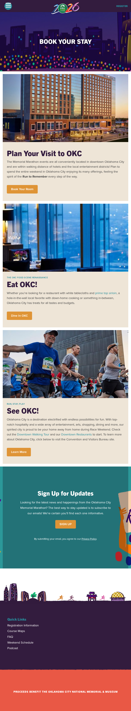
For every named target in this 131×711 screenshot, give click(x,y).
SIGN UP (66, 524)
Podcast (12, 648)
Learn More (19, 452)
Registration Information (23, 626)
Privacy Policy (89, 539)
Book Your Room (22, 189)
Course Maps (16, 631)
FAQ (10, 637)
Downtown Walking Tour (33, 434)
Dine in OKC (19, 315)
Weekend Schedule (20, 643)
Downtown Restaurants (76, 434)
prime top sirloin (106, 293)
